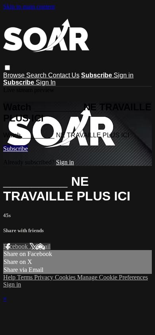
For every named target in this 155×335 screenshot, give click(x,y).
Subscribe (15, 148)
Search (37, 75)
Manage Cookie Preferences (112, 277)
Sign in (124, 75)
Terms (25, 277)
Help (10, 277)
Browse (14, 75)
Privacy (44, 277)
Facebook (16, 246)
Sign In (46, 82)
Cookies (66, 277)
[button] (7, 67)
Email (43, 246)
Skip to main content (29, 6)
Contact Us (63, 75)
